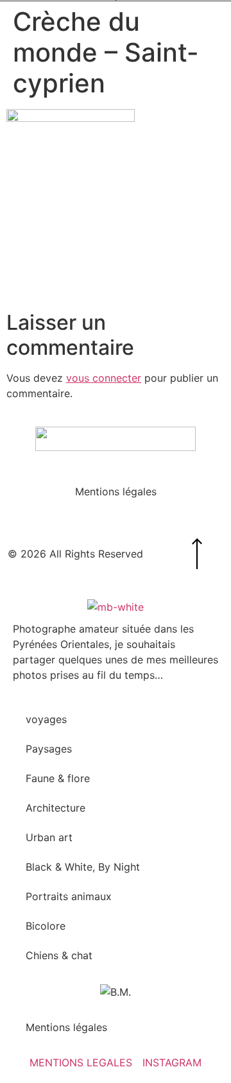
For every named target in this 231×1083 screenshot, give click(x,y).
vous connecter (103, 377)
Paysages (49, 748)
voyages (46, 719)
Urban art (49, 837)
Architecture (55, 807)
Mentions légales (116, 491)
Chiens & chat (59, 955)
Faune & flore (58, 778)
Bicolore (45, 925)
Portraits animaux (69, 896)
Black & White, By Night (83, 866)
